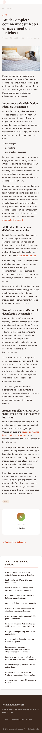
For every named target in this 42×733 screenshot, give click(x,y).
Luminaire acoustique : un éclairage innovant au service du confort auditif (20, 658)
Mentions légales (17, 720)
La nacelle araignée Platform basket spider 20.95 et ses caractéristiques (20, 625)
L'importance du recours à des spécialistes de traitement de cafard (19, 573)
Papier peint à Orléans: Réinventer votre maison (19, 581)
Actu (11, 8)
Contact (29, 720)
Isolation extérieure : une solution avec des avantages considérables (19, 589)
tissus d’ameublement (26, 255)
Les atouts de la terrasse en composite (20, 603)
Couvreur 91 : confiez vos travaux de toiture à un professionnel (20, 596)
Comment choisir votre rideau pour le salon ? (20, 681)
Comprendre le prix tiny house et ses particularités (20, 632)
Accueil (5, 8)
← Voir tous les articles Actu (14, 542)
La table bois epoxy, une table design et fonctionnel (20, 666)
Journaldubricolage (13, 704)
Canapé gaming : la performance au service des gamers (19, 640)
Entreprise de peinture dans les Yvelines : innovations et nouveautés (20, 673)
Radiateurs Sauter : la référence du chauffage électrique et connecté (19, 609)
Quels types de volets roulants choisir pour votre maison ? (20, 617)
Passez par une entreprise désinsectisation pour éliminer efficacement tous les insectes (17, 649)
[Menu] (37, 2)
